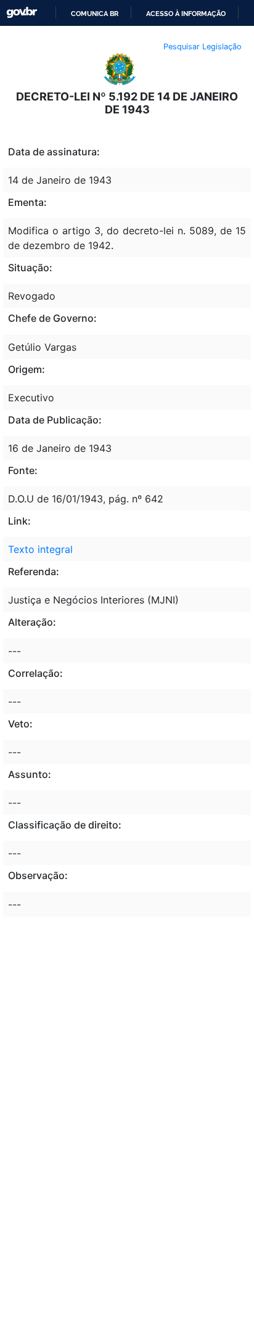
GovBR (21, 12)
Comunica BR (94, 13)
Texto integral (40, 549)
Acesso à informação (186, 13)
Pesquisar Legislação (202, 46)
